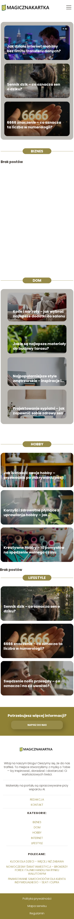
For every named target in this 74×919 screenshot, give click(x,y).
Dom (37, 280)
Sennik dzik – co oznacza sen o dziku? (33, 86)
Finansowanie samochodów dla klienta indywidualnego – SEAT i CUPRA (37, 880)
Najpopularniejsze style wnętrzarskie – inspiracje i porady (37, 378)
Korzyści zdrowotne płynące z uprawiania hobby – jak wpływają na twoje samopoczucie (31, 512)
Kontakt (37, 805)
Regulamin (37, 913)
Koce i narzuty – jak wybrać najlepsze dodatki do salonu (39, 313)
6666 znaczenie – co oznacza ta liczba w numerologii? (34, 124)
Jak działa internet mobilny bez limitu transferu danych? (34, 48)
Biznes (37, 151)
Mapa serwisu (37, 906)
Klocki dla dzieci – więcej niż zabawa (37, 861)
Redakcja (37, 799)
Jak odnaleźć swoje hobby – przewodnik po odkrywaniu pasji (34, 475)
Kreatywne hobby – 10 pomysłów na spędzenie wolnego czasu (34, 550)
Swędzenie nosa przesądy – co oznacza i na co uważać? (32, 683)
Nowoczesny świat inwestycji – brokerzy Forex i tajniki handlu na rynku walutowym (37, 870)
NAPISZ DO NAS (37, 725)
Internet (37, 838)
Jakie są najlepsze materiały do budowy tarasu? (39, 346)
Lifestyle (37, 577)
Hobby (37, 444)
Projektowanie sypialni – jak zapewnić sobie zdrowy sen (39, 410)
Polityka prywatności (37, 899)
